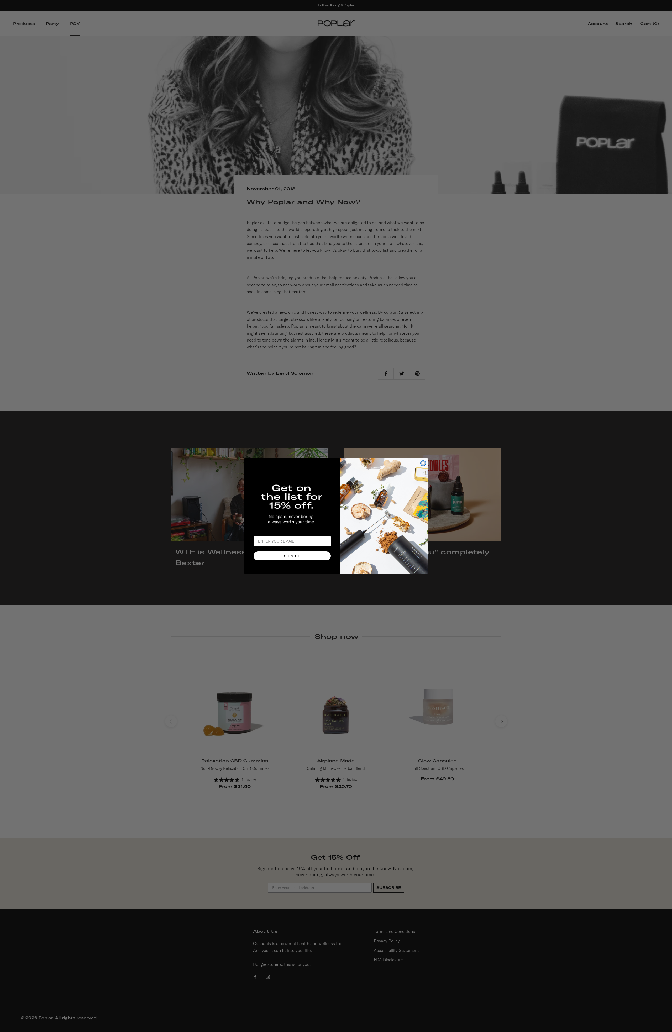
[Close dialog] (423, 463)
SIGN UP (292, 556)
